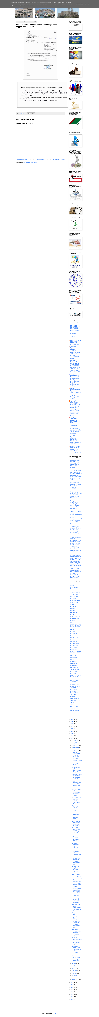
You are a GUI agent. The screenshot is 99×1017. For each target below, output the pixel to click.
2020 (72, 733)
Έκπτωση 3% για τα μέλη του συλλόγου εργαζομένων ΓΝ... (76, 869)
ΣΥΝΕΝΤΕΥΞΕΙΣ (75, 700)
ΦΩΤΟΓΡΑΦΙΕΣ (74, 706)
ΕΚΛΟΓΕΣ (73, 635)
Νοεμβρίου (75, 743)
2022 (72, 728)
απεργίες (72, 604)
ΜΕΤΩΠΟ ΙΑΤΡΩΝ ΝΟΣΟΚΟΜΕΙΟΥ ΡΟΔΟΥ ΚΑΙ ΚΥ (75, 342)
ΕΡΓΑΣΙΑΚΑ (73, 647)
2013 (72, 992)
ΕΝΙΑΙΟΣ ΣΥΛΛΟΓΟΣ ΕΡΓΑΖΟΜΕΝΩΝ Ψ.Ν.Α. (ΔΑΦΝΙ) (75, 362)
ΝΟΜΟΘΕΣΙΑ (74, 659)
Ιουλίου (74, 963)
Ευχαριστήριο (75, 895)
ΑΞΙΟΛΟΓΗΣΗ (74, 602)
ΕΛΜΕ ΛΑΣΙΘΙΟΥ (75, 446)
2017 (72, 982)
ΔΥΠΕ (72, 629)
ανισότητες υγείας (75, 600)
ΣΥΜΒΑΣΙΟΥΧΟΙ (75, 698)
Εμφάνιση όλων (78, 452)
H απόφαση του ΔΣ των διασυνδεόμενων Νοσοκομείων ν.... (77, 907)
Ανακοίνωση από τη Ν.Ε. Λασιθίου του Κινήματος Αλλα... (76, 792)
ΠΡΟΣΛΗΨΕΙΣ (74, 684)
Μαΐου (74, 968)
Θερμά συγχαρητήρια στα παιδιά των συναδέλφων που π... (76, 784)
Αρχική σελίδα (40, 159)
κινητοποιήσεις (74, 649)
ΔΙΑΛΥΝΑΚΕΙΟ (74, 618)
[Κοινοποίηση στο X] (31, 113)
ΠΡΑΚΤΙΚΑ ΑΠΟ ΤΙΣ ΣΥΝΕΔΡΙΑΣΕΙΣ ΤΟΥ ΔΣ (76, 677)
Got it (87, 4)
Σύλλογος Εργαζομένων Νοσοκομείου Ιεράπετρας (74, 437)
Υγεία (71, 704)
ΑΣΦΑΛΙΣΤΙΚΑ (74, 608)
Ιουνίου (74, 966)
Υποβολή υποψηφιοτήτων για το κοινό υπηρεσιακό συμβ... (77, 941)
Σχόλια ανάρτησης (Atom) (30, 162)
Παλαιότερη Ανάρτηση (59, 159)
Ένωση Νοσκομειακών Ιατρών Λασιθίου (75, 376)
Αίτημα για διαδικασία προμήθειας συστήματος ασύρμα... (76, 815)
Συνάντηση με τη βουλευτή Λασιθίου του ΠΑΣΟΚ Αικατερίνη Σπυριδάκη (75, 485)
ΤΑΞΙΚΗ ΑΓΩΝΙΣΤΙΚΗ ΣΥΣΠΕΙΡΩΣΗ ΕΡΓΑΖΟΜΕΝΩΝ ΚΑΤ (75, 420)
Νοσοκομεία (73, 661)
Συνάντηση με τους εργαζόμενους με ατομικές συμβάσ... (76, 837)
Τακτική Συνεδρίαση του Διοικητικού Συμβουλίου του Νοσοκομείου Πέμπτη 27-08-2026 (75, 395)
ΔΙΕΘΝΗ (72, 620)
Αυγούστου (75, 750)
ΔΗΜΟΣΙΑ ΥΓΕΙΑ (75, 616)
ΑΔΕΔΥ (72, 585)
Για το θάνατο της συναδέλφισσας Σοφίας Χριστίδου (74, 449)
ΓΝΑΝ (72, 614)
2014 (72, 989)
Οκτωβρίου (75, 745)
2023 (72, 726)
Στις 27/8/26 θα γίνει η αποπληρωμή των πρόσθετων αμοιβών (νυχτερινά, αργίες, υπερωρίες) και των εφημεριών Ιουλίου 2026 (76, 475)
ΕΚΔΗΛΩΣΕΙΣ (74, 633)
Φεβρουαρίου (76, 975)
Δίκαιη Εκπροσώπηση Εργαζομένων (75, 390)
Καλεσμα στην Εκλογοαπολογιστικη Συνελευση (75, 442)
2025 (72, 721)
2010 (72, 999)
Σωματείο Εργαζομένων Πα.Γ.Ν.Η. (74, 348)
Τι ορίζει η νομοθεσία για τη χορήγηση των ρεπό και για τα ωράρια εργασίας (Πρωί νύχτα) (76, 494)
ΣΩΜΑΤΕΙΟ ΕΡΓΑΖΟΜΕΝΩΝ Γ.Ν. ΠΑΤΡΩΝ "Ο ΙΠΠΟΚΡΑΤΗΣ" (75, 326)
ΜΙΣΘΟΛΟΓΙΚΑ (74, 655)
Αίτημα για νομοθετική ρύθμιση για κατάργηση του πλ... (76, 853)
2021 (72, 731)
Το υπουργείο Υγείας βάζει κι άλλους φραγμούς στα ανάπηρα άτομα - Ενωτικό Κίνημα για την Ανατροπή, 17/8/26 (75, 410)
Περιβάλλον (73, 671)
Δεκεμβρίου (75, 740)
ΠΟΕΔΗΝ (73, 673)
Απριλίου (74, 970)
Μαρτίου (74, 973)
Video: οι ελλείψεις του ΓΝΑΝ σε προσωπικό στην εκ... (76, 755)
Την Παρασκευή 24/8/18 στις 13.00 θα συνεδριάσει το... (76, 861)
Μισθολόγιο (73, 657)
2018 (72, 738)
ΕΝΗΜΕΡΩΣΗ (74, 645)
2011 (72, 996)
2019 (72, 736)
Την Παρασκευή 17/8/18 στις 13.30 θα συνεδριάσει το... (76, 924)
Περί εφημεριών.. (74, 344)
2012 (72, 994)
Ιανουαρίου (75, 979)
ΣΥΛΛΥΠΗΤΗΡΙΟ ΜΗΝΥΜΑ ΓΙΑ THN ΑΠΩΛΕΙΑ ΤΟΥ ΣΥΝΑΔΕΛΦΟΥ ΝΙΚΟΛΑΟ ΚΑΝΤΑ (75, 369)
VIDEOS (72, 713)
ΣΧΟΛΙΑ (72, 702)
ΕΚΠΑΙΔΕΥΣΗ (74, 637)
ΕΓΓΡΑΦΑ (73, 631)
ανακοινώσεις (74, 591)
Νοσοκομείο (73, 665)
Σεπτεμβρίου (75, 747)
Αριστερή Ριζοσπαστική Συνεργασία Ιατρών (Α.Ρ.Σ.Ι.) (75, 402)
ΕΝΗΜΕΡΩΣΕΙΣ (74, 643)
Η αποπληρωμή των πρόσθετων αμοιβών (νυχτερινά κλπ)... (77, 932)
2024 (72, 724)
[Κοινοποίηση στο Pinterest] (34, 113)
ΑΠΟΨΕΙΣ (73, 606)
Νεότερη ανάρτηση (21, 159)
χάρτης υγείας (74, 708)
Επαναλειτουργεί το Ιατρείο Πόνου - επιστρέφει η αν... (76, 800)
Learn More (79, 4)
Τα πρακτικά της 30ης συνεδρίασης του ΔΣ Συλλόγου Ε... (76, 916)
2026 (72, 719)
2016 (72, 984)
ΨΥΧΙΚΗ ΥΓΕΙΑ (74, 711)
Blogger (55, 1013)
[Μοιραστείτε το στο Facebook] (32, 113)
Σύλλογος (73, 696)
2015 (72, 987)
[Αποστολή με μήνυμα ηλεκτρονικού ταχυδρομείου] (28, 113)
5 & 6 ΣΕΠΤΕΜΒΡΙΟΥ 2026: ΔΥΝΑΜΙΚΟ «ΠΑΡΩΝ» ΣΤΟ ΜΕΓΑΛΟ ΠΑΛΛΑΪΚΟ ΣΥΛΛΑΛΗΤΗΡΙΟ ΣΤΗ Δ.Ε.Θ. (75, 428)
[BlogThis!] (29, 113)
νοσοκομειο (73, 663)
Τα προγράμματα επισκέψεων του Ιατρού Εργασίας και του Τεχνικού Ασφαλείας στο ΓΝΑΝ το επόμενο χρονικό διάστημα (75, 573)
